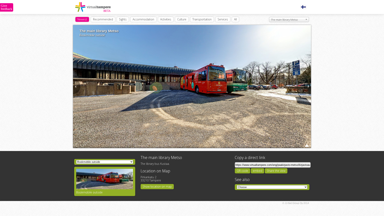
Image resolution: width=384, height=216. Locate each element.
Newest (82, 19)
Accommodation (143, 19)
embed (257, 171)
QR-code (242, 171)
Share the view (276, 171)
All (235, 19)
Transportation (202, 19)
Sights (123, 19)
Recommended (103, 19)
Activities (165, 19)
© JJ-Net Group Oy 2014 (295, 203)
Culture (181, 19)
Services (223, 19)
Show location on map (157, 186)
